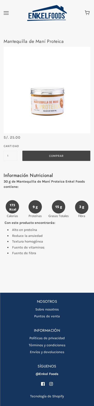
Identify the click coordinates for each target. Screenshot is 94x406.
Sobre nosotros (47, 309)
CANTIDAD (10, 146)
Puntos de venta (47, 316)
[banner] (46, 13)
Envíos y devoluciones (47, 352)
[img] (43, 383)
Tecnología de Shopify (47, 396)
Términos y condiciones (47, 345)
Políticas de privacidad (47, 338)
